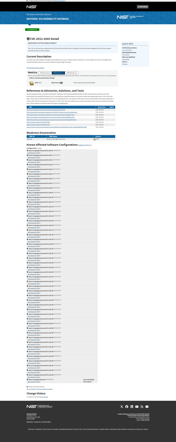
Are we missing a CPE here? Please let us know (39, 389)
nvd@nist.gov (63, 103)
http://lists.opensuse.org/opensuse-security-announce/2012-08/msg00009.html (51, 120)
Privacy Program (46, 429)
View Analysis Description (36, 68)
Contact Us (37, 422)
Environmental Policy (93, 429)
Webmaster (30, 422)
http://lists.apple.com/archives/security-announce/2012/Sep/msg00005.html (50, 117)
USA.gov (146, 429)
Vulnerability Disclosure (65, 429)
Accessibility (38, 429)
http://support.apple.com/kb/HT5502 (38, 125)
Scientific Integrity (104, 429)
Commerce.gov (131, 429)
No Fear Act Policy (78, 429)
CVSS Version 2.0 (71, 73)
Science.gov (139, 429)
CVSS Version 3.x (58, 73)
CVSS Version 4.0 (45, 73)
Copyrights (55, 429)
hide (39, 148)
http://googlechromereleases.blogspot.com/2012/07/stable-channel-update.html (52, 112)
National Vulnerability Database (48, 19)
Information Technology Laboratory (39, 14)
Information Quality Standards (118, 429)
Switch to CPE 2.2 (85, 145)
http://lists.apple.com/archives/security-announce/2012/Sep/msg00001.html (50, 115)
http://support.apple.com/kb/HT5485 (38, 122)
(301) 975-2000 (31, 419)
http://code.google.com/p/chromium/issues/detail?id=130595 (46, 110)
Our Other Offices (46, 422)
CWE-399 (29, 139)
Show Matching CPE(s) (34, 153)
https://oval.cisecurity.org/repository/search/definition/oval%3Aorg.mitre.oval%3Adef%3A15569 (57, 127)
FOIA (84, 429)
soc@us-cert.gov (144, 419)
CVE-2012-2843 (127, 50)
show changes (44, 397)
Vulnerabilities (32, 29)
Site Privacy (31, 429)
